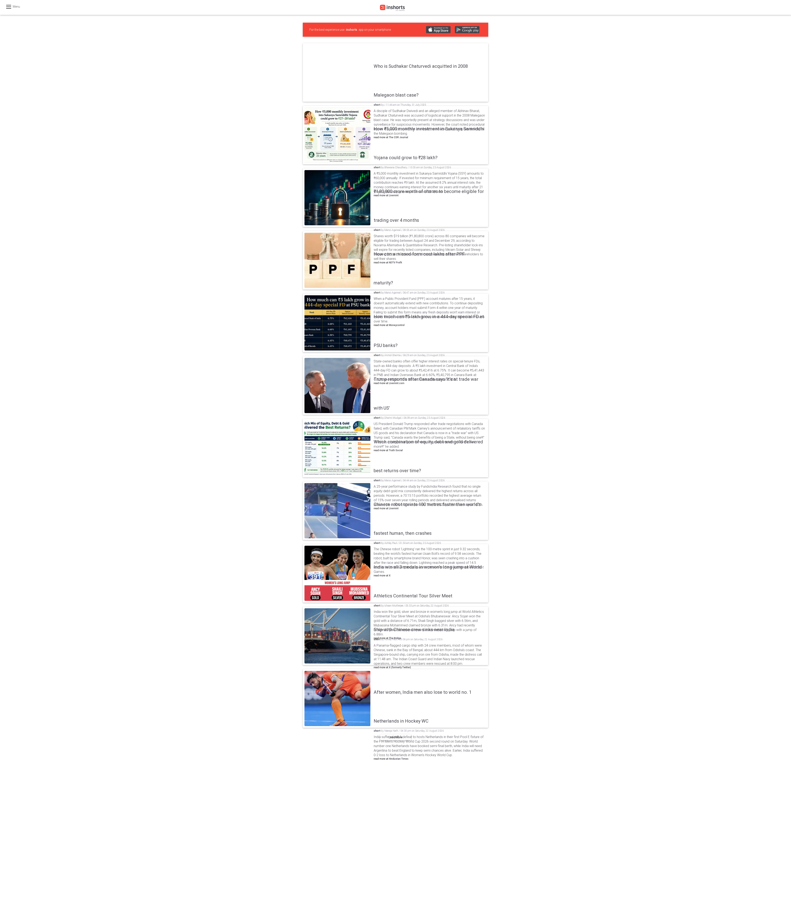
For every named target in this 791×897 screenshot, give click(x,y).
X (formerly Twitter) (400, 667)
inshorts (351, 29)
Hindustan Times (398, 758)
